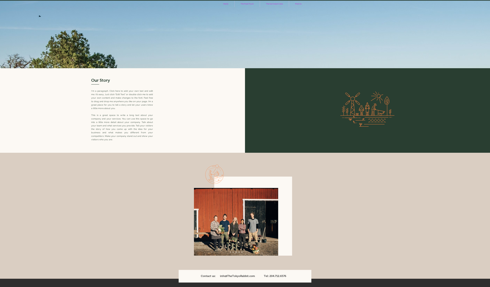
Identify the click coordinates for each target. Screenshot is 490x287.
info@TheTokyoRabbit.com (237, 276)
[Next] (276, 221)
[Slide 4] (239, 252)
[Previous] (196, 221)
